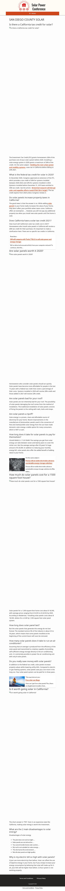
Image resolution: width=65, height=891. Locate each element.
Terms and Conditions (28, 888)
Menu (34, 13)
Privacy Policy (39, 888)
